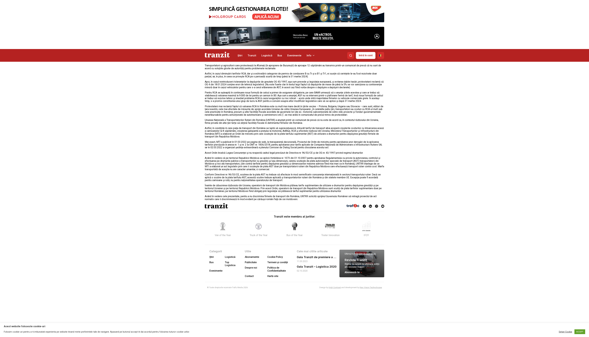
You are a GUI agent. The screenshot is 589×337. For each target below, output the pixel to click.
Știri (240, 55)
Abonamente (252, 257)
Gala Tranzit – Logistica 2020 (317, 266)
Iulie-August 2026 (367, 254)
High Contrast (335, 287)
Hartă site (272, 276)
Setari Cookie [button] (565, 331)
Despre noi (251, 267)
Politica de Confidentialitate (276, 269)
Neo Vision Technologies (371, 287)
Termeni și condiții (277, 262)
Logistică (266, 55)
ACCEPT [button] (579, 332)
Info (309, 55)
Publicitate (251, 262)
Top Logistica (230, 264)
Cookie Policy (275, 257)
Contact (249, 276)
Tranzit (252, 55)
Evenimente (294, 55)
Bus (279, 55)
